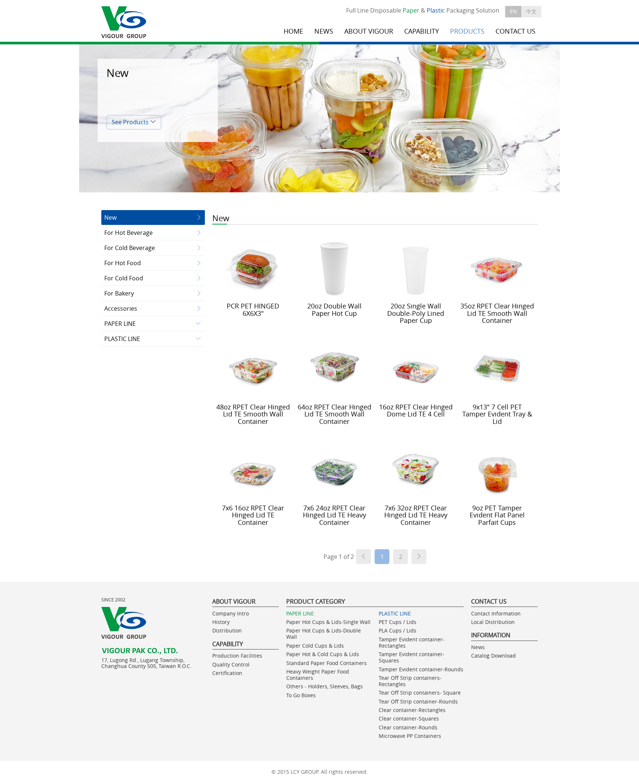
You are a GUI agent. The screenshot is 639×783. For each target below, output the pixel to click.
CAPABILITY (421, 31)
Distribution (227, 630)
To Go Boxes (301, 695)
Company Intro (230, 613)
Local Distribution (493, 621)
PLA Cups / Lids (397, 630)
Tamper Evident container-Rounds (421, 669)
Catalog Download (493, 655)
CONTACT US (515, 31)
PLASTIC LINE (122, 339)
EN (513, 11)
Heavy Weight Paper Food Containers (317, 674)
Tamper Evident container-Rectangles (411, 642)
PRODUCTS (467, 31)
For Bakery (119, 293)
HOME (293, 31)
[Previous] (363, 556)
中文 (531, 11)
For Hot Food (122, 263)
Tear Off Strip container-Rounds (418, 701)
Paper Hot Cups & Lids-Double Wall (323, 633)
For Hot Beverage (128, 233)
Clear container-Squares (409, 718)
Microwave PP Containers (410, 735)
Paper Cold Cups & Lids (315, 645)
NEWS (323, 31)
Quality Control (231, 664)
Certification (227, 672)
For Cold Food (123, 278)
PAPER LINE (120, 324)
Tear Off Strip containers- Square (420, 692)
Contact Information (496, 613)
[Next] (419, 556)
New (110, 217)
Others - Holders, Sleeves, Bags (324, 686)
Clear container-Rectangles (412, 709)
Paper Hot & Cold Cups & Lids (322, 654)
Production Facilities (237, 655)
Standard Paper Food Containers (326, 662)
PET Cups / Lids (397, 621)
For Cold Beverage (129, 248)
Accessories (120, 308)
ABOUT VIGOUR (368, 31)
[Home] (124, 22)
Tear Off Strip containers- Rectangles (410, 681)
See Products (131, 122)
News (478, 647)
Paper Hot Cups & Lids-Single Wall (328, 621)
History (221, 621)
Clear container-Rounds (408, 727)
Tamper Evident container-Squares (411, 657)
